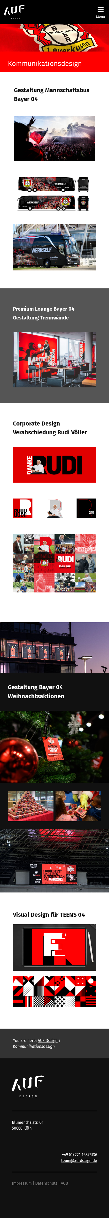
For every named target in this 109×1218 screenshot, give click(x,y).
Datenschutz (46, 1183)
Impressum (22, 1183)
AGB (64, 1183)
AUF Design (48, 1040)
